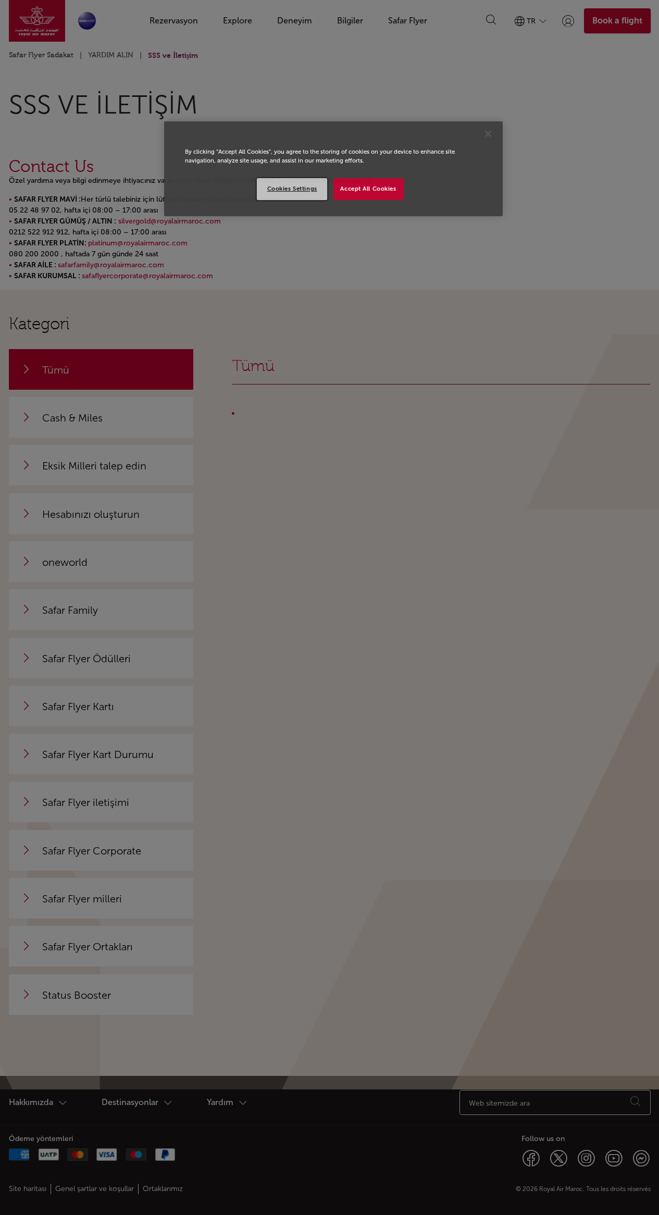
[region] (333, 168)
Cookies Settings (292, 188)
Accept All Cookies (368, 188)
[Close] (488, 133)
